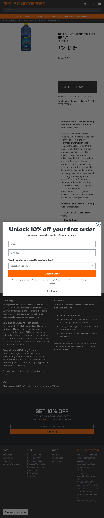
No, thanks (52, 290)
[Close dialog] (98, 225)
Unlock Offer (52, 273)
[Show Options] (93, 266)
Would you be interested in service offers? (30, 260)
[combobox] (51, 266)
